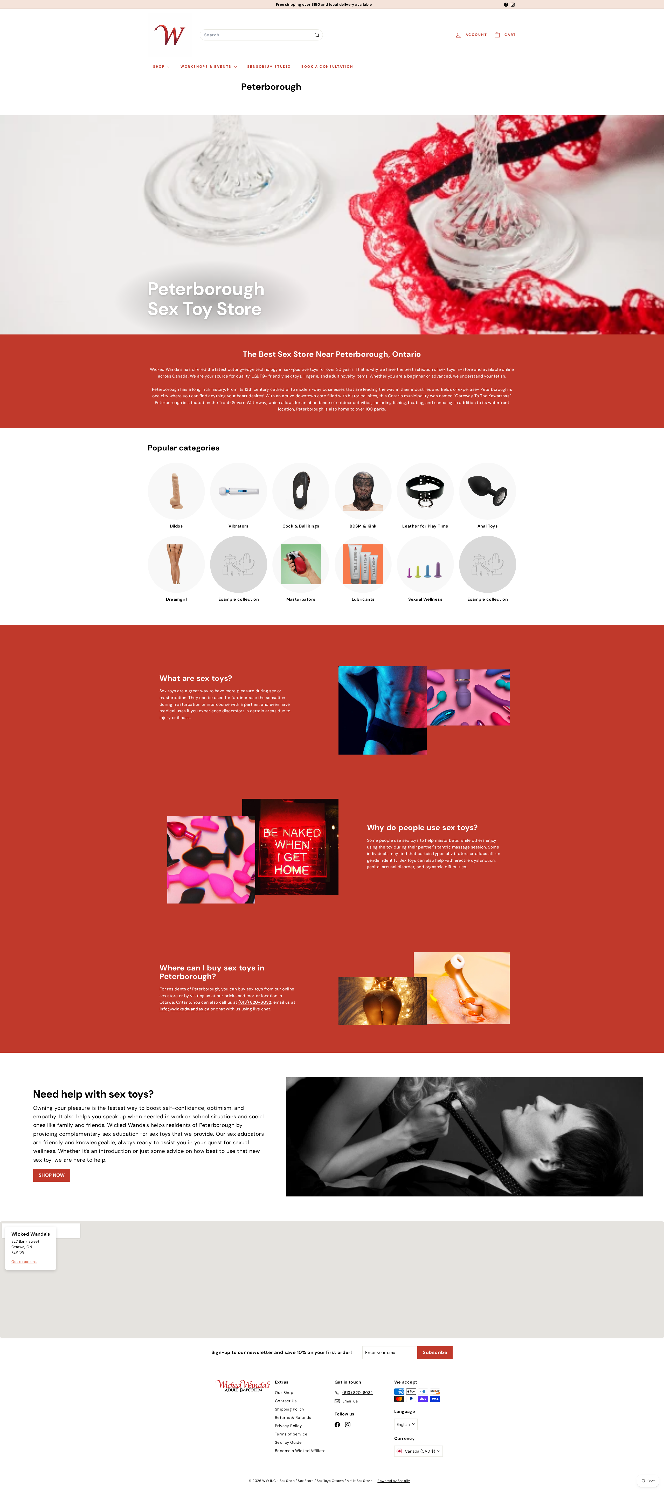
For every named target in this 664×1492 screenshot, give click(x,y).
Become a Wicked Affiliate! (301, 1450)
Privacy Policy (288, 1425)
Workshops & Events (207, 66)
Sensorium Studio (269, 66)
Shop (159, 66)
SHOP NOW (52, 1175)
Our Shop (284, 1392)
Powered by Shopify (393, 1481)
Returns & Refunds (293, 1417)
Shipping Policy (289, 1409)
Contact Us (286, 1401)
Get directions (24, 1261)
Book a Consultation (327, 66)
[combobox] (261, 35)
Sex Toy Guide (288, 1442)
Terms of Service (291, 1434)
